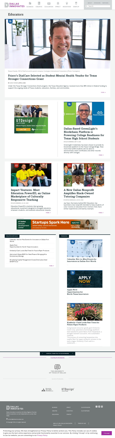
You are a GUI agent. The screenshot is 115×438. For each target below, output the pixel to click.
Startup (76, 7)
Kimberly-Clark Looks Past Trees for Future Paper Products (29, 251)
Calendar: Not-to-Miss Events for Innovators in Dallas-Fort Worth (29, 240)
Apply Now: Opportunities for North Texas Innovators (24, 246)
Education (49, 7)
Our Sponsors (85, 407)
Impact (58, 7)
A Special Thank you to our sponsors (57, 353)
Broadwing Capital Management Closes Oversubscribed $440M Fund (28, 261)
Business (30, 7)
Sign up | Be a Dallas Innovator (62, 423)
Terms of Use (82, 423)
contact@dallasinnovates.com (16, 419)
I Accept (107, 433)
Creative (39, 7)
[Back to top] (106, 423)
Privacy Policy (57, 425)
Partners (105, 3)
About (90, 3)
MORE (102, 92)
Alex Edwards (69, 142)
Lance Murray (14, 83)
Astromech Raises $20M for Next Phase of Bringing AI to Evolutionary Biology (28, 255)
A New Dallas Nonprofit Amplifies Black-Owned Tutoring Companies (79, 193)
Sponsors (97, 3)
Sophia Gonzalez (70, 200)
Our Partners (85, 411)
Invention (67, 7)
